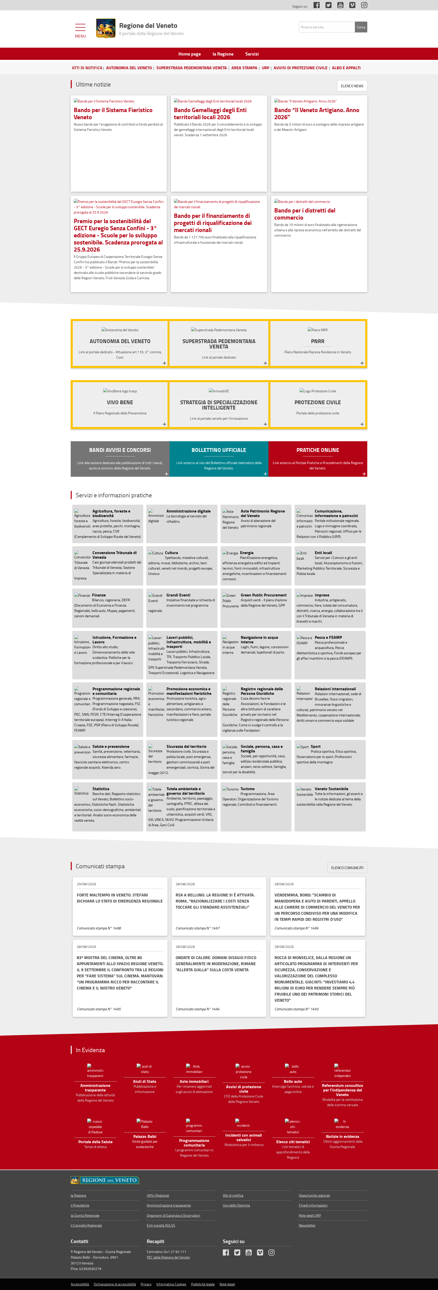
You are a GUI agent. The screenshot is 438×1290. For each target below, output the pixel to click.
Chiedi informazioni (313, 1205)
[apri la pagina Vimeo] (349, 6)
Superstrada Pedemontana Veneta (191, 67)
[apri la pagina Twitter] (326, 6)
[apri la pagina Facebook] (314, 6)
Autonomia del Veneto (129, 67)
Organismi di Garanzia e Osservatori (173, 1215)
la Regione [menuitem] (223, 53)
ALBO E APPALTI (346, 67)
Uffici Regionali (158, 1195)
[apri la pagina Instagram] (361, 6)
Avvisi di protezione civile (300, 67)
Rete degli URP (310, 1215)
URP (265, 67)
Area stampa (244, 67)
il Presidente (80, 1205)
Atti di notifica (233, 1195)
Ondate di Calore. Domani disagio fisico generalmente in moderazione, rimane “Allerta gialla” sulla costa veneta (216, 964)
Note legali (227, 1284)
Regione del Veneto (151, 28)
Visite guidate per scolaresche (145, 1141)
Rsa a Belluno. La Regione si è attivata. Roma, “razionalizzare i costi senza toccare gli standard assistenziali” (215, 901)
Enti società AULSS (161, 1225)
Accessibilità (80, 1284)
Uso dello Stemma (236, 1205)
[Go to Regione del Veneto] (105, 1180)
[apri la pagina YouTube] (337, 6)
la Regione (78, 1195)
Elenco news (352, 85)
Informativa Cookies (171, 1284)
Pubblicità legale (203, 1284)
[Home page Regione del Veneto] (106, 29)
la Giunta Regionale (85, 1215)
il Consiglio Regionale (86, 1225)
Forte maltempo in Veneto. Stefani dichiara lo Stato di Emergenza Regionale (120, 898)
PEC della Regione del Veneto (168, 1257)
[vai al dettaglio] (119, 189)
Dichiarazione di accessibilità (115, 1284)
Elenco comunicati (347, 867)
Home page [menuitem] (189, 53)
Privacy (146, 1284)
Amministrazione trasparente (169, 1205)
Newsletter (307, 1225)
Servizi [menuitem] (252, 53)
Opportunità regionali (314, 1195)
